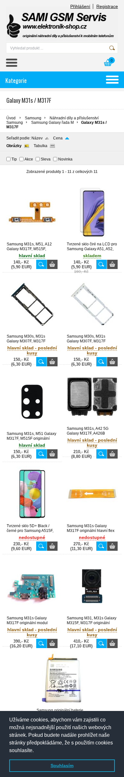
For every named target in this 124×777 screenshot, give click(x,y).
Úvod (11, 118)
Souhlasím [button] (62, 765)
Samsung (33, 118)
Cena (58, 138)
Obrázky (14, 146)
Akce (28, 159)
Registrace (107, 6)
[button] (36, 751)
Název (37, 138)
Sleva (46, 159)
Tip (14, 159)
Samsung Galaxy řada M (52, 122)
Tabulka (40, 146)
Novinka (65, 159)
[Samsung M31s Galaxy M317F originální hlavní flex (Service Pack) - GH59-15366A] (92, 521)
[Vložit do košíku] (52, 264)
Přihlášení (80, 6)
